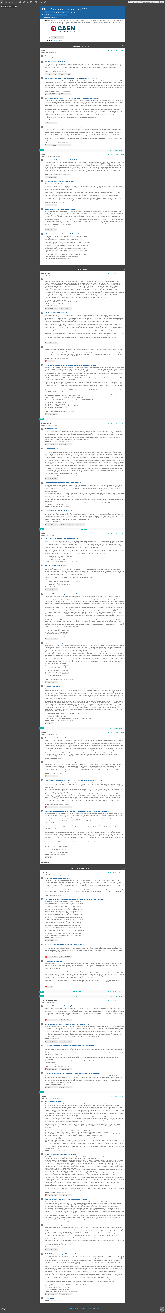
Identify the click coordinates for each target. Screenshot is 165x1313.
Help (68, 1308)
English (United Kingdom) (149, 2)
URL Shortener (90, 1308)
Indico (15, 1309)
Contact (72, 1308)
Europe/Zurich (134, 2)
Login (162, 2)
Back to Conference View (55, 2)
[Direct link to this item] (91, 46)
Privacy (97, 1308)
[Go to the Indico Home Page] (1, 2)
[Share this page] (162, 1309)
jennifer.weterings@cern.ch (59, 40)
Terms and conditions (80, 1308)
